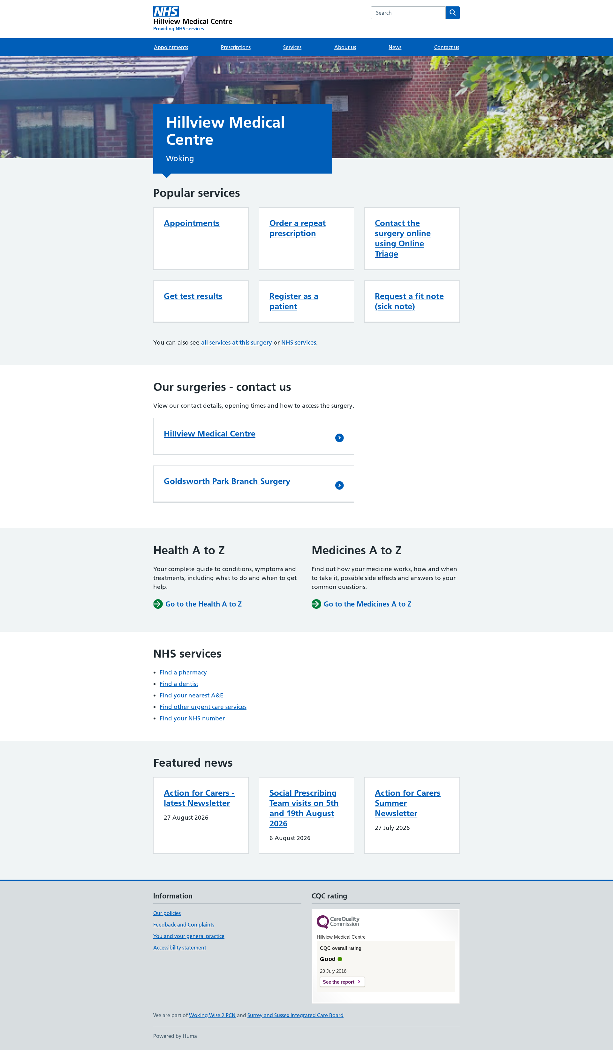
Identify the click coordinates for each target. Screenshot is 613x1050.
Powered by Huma (175, 1036)
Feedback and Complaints (183, 924)
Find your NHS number (192, 718)
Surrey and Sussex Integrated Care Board (295, 1015)
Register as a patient (293, 301)
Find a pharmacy (183, 672)
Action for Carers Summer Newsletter (408, 803)
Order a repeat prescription (297, 228)
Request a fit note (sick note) (409, 301)
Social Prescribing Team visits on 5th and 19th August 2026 (304, 808)
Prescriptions (236, 47)
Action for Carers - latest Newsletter (199, 798)
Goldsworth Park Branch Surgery (227, 481)
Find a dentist (179, 684)
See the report (338, 982)
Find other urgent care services (203, 707)
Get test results (193, 296)
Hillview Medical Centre (209, 433)
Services (292, 47)
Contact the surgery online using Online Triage (403, 238)
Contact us (446, 47)
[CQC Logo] (338, 922)
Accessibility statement (179, 947)
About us (345, 47)
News (395, 47)
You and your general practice (188, 936)
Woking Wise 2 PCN (212, 1015)
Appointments (171, 47)
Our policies (167, 913)
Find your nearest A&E (191, 695)
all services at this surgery (236, 342)
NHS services (298, 342)
